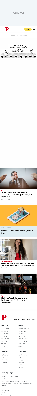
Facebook (6, 333)
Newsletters (7, 328)
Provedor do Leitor (23, 328)
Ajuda (20, 346)
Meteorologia (5, 360)
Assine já (27, 29)
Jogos (20, 357)
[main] (18, 170)
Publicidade (21, 343)
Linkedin (5, 341)
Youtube (5, 343)
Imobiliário (4, 362)
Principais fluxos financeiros (9, 376)
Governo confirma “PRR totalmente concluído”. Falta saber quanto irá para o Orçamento (17, 194)
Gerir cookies (5, 390)
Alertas (5, 331)
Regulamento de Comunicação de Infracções (14, 381)
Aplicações (4, 355)
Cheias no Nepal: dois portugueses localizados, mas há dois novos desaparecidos (14, 300)
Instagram (6, 338)
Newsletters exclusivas (25, 360)
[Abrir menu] (2, 29)
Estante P (21, 362)
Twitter (5, 336)
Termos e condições (7, 395)
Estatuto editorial (23, 338)
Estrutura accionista (7, 379)
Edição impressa (23, 355)
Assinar (20, 367)
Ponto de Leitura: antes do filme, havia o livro (17, 232)
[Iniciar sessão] (34, 29)
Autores (20, 333)
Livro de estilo (22, 341)
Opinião (20, 365)
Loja (2, 357)
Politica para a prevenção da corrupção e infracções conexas (16, 384)
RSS (4, 346)
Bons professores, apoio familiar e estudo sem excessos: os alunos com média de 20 (17, 264)
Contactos (21, 336)
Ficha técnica (22, 331)
